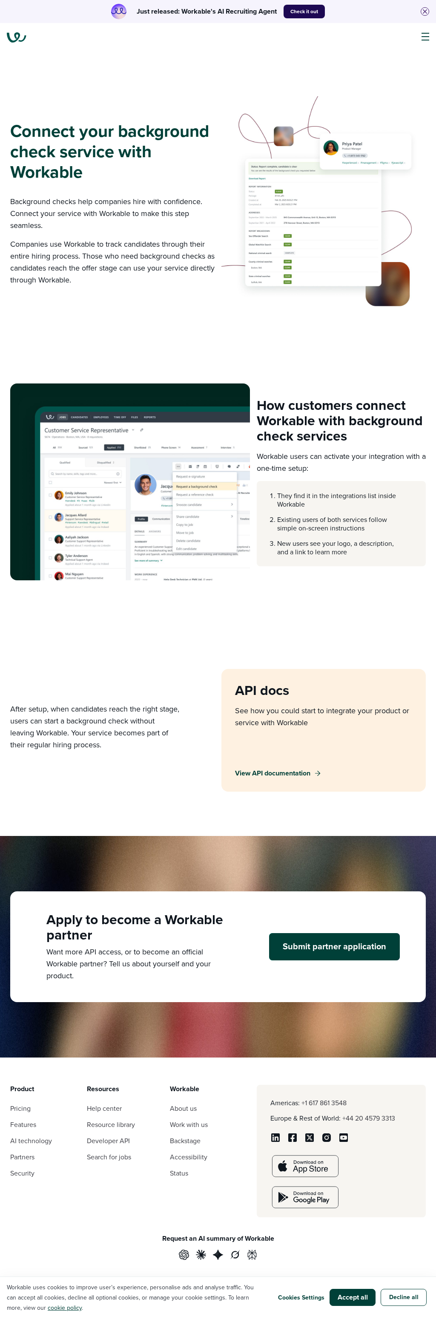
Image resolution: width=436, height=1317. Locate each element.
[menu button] (425, 37)
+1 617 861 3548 (324, 1102)
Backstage (185, 1140)
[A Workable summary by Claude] (201, 1256)
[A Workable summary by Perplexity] (252, 1256)
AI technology (31, 1140)
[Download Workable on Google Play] (305, 1205)
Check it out (304, 11)
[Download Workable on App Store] (305, 1174)
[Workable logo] (16, 37)
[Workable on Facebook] (292, 1140)
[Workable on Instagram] (326, 1140)
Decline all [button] (404, 1297)
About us (183, 1108)
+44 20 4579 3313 (368, 1118)
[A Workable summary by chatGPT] (184, 1256)
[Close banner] (425, 11)
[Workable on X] (309, 1140)
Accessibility (188, 1156)
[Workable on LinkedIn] (275, 1140)
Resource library (111, 1124)
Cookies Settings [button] (301, 1297)
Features (23, 1124)
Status (179, 1173)
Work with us (189, 1124)
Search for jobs (109, 1156)
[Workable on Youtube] (343, 1140)
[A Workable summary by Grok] (235, 1256)
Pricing (20, 1108)
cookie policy (65, 1307)
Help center (104, 1108)
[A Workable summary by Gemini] (218, 1256)
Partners (22, 1156)
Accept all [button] (353, 1297)
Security (22, 1173)
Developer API (108, 1140)
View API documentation (272, 773)
